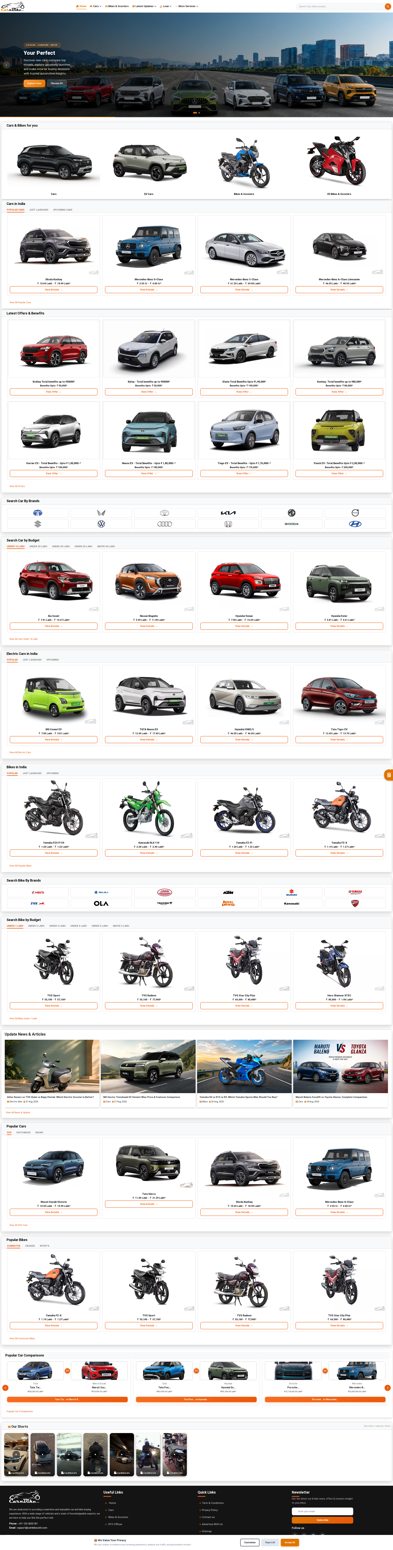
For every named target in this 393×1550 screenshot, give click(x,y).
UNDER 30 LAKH (61, 546)
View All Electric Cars (20, 752)
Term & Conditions (213, 1502)
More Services (187, 6)
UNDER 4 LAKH (78, 926)
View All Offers (17, 486)
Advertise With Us (212, 1524)
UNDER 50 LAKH (83, 546)
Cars (96, 6)
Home (83, 6)
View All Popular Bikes (20, 865)
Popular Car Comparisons (20, 1411)
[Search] (388, 6)
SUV (9, 1132)
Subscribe (322, 1520)
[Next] (388, 1388)
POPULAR (12, 659)
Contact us (208, 1517)
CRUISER (30, 1245)
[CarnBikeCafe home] (24, 1496)
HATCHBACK (23, 1132)
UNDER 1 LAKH (15, 926)
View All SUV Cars (18, 1225)
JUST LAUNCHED (38, 209)
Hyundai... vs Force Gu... (325, 1399)
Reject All (270, 1542)
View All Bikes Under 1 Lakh (23, 1018)
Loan (166, 6)
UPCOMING (53, 659)
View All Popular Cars (20, 302)
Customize (249, 1542)
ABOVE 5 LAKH (121, 926)
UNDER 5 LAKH (100, 926)
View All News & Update (18, 1112)
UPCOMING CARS (62, 209)
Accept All (290, 1542)
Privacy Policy (210, 1510)
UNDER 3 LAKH (57, 926)
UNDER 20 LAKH (38, 546)
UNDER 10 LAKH (16, 546)
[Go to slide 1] (195, 113)
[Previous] (5, 1388)
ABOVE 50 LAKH (106, 546)
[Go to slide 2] (199, 113)
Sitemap (207, 1531)
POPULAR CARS (15, 209)
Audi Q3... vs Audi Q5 (196, 1399)
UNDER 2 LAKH (36, 926)
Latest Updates (145, 6)
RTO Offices (115, 1524)
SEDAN (39, 1132)
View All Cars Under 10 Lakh (23, 639)
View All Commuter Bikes (22, 1338)
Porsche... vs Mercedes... (67, 1399)
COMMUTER (13, 1245)
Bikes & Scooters (118, 6)
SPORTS (44, 1245)
